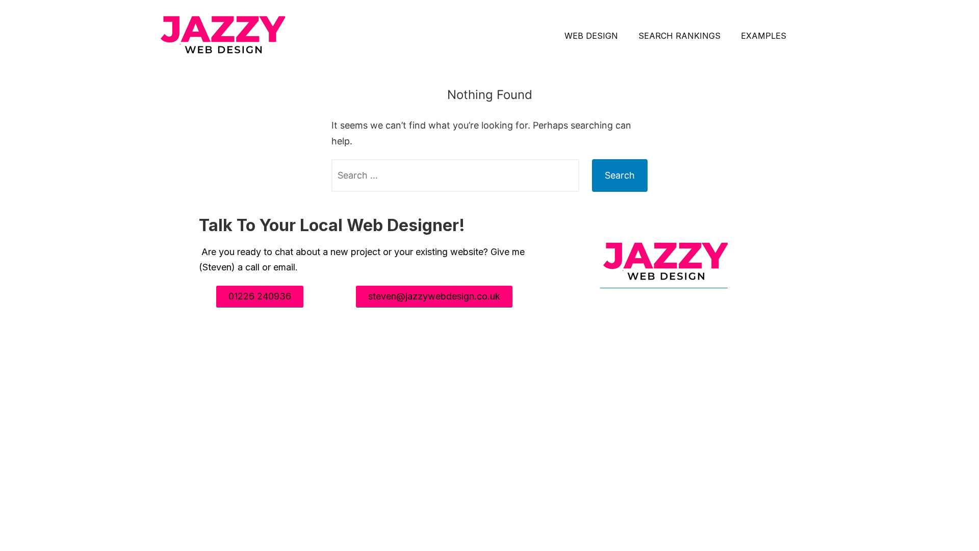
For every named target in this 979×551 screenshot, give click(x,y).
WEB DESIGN (591, 36)
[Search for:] (455, 175)
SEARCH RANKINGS (679, 36)
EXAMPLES (763, 36)
